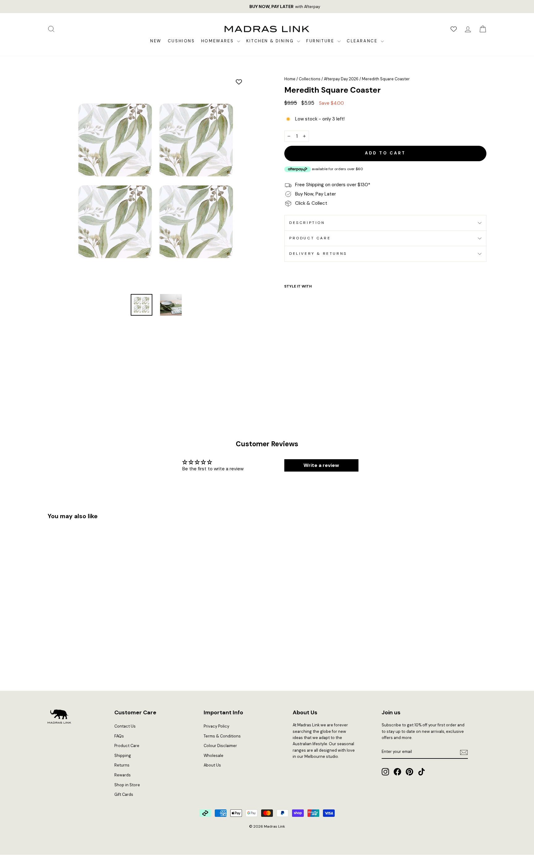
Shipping (122, 755)
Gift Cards (123, 794)
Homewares (218, 41)
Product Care (310, 238)
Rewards (122, 775)
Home (289, 79)
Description (307, 222)
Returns (121, 765)
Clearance (363, 41)
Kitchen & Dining (270, 41)
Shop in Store (127, 785)
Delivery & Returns (318, 253)
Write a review (321, 465)
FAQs (119, 736)
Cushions (181, 41)
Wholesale (213, 755)
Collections (309, 79)
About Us (212, 765)
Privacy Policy (216, 726)
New (156, 41)
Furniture (321, 41)
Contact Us (125, 726)
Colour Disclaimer (220, 745)
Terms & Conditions (222, 736)
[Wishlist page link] (454, 29)
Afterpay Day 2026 (341, 79)
